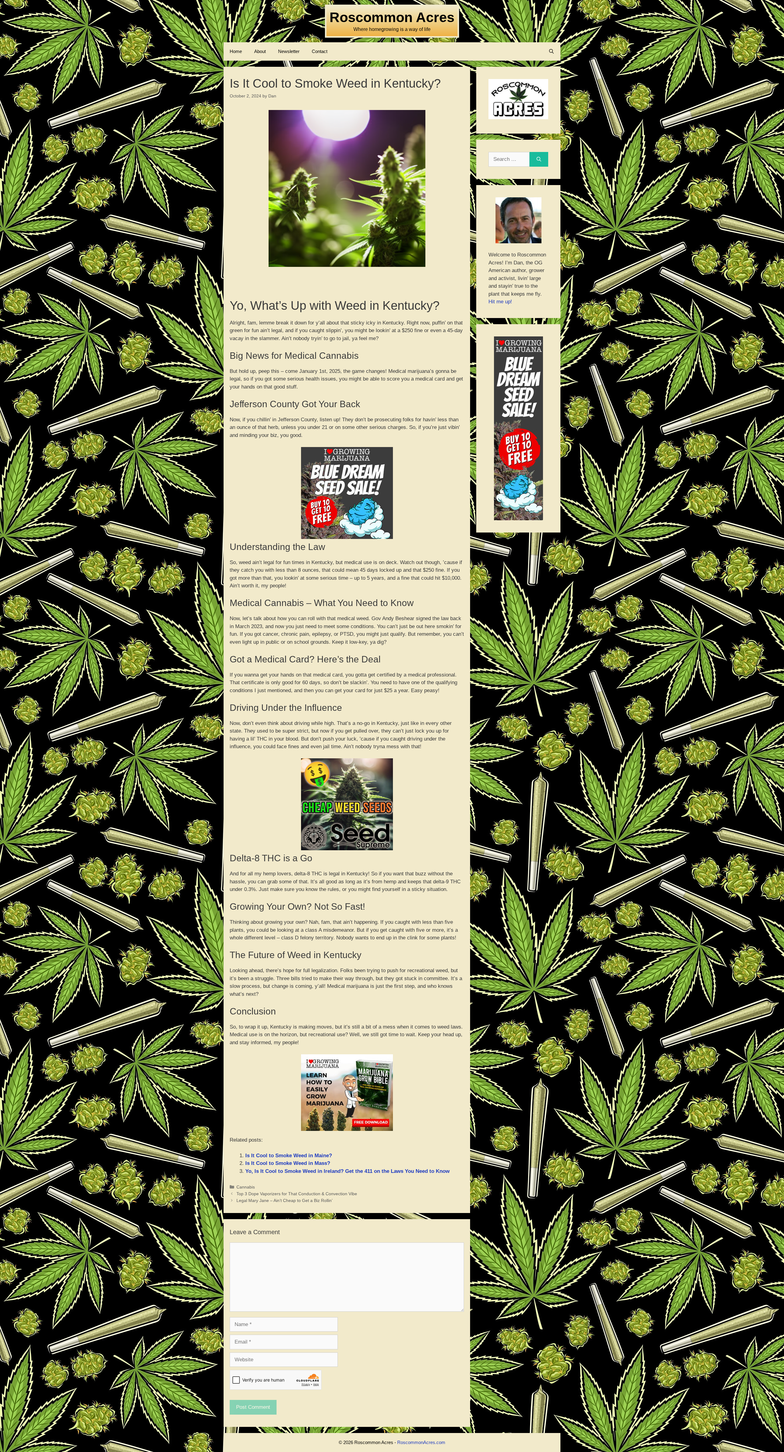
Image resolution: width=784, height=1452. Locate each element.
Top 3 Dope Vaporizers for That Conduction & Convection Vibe (296, 1193)
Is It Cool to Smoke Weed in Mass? (287, 1163)
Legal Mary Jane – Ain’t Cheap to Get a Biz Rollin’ (284, 1200)
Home (236, 51)
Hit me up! (500, 302)
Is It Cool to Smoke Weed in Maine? (288, 1155)
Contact (319, 51)
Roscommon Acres (392, 17)
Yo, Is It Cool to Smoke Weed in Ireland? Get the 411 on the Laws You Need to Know (347, 1171)
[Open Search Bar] (551, 51)
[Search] (539, 159)
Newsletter (289, 51)
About (260, 51)
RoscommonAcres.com (421, 1442)
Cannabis (245, 1187)
